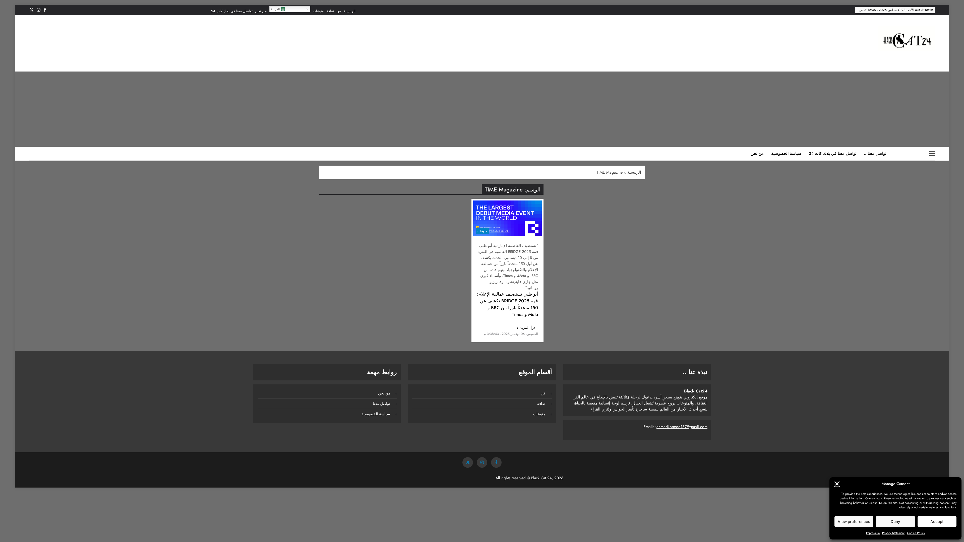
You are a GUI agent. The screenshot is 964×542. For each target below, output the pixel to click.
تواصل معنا (381, 403)
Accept (937, 521)
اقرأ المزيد (528, 327)
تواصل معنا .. (875, 153)
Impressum (873, 533)
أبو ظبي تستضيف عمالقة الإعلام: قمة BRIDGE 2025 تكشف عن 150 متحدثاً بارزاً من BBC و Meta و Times (507, 304)
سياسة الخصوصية (786, 153)
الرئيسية (349, 11)
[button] (836, 483)
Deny (895, 521)
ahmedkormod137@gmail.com (681, 427)
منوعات (318, 11)
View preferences (854, 521)
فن (338, 11)
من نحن (261, 11)
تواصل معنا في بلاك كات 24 (232, 11)
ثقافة (330, 11)
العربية (276, 9)
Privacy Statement (893, 533)
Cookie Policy (916, 533)
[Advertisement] (482, 109)
